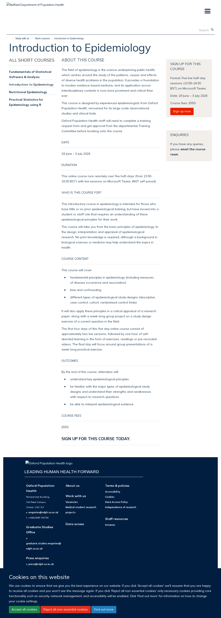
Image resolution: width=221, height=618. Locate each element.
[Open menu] (207, 11)
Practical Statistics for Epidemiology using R (26, 102)
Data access (75, 524)
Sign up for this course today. (96, 438)
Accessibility (112, 491)
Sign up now (182, 111)
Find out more (104, 609)
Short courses (42, 38)
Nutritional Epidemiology (28, 92)
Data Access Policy (116, 502)
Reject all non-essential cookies (65, 609)
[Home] (10, 38)
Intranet (110, 524)
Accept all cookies (24, 609)
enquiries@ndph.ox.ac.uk (43, 512)
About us (72, 485)
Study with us (22, 38)
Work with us (76, 496)
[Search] (212, 29)
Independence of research (120, 507)
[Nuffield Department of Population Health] (35, 3)
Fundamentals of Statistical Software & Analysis (30, 74)
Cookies (109, 496)
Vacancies (72, 502)
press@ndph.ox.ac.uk (41, 564)
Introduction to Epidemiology (31, 84)
